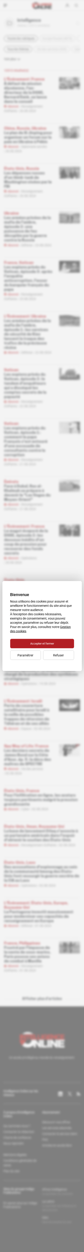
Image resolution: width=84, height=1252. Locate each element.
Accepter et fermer (42, 643)
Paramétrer (25, 655)
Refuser (58, 655)
